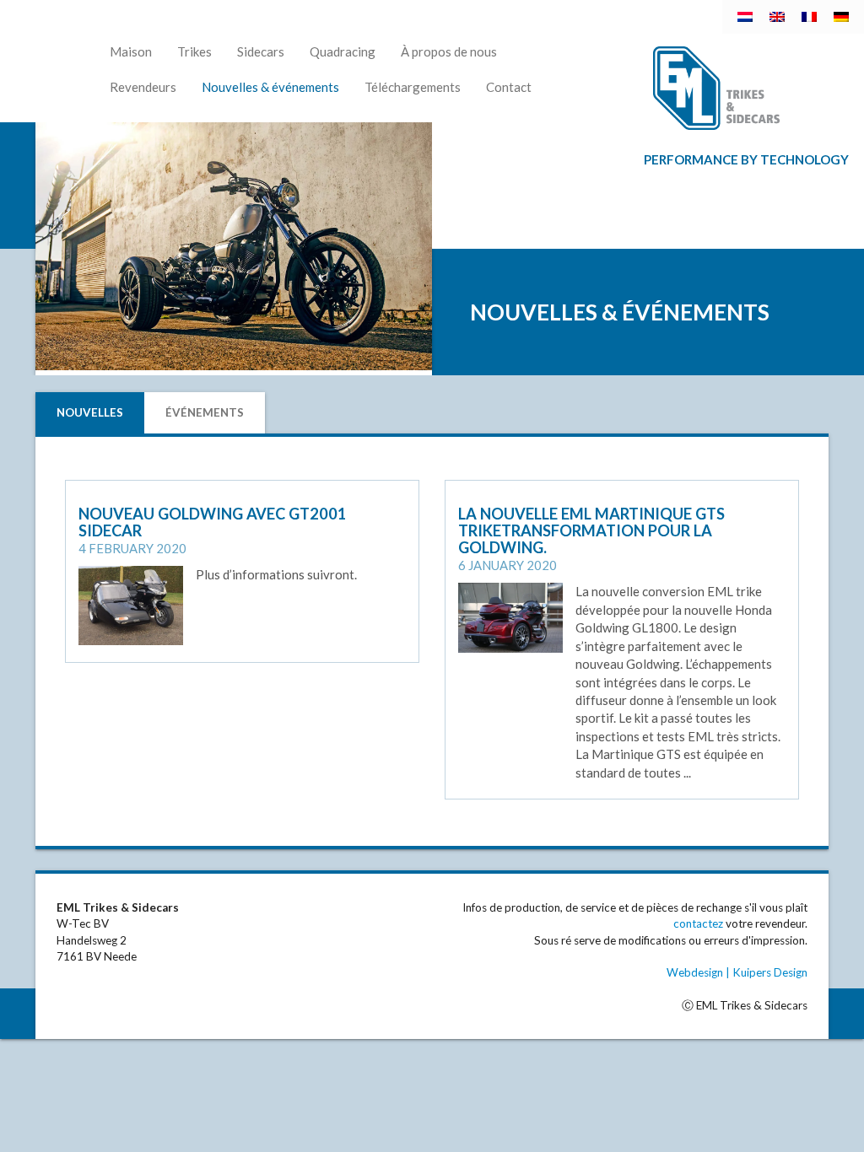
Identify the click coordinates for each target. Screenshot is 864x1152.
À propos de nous (449, 51)
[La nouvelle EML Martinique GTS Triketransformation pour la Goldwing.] (510, 616)
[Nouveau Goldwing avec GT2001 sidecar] (130, 603)
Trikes (194, 51)
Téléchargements (412, 86)
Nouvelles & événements (270, 86)
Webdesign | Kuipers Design (737, 972)
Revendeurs (143, 86)
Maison (131, 51)
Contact (509, 86)
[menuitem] (745, 17)
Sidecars (260, 51)
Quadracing (342, 51)
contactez (698, 923)
